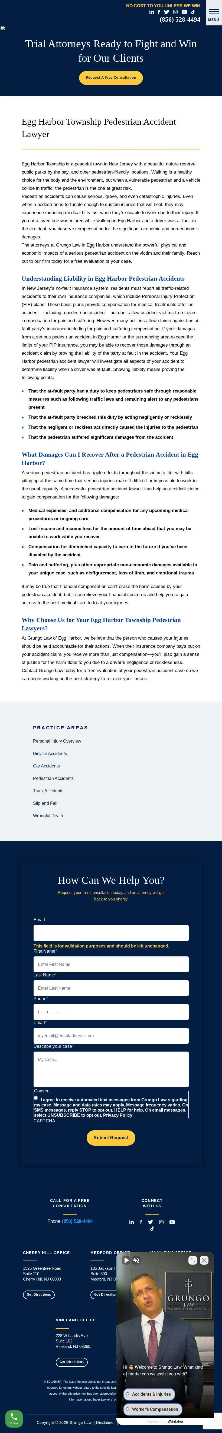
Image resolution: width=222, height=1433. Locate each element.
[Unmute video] (126, 1260)
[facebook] (159, 12)
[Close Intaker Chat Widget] (204, 1260)
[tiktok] (193, 12)
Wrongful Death (48, 815)
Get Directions (39, 1294)
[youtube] (184, 12)
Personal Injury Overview (57, 741)
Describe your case (54, 1046)
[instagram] (175, 12)
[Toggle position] (192, 1260)
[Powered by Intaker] (176, 1421)
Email (39, 919)
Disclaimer (105, 1422)
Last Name (45, 975)
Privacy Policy (117, 1115)
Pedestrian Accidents (53, 778)
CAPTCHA (45, 1121)
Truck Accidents (48, 791)
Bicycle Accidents (50, 753)
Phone (41, 998)
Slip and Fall (45, 803)
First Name (45, 951)
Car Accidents (46, 766)
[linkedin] (151, 12)
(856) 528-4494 (180, 19)
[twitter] (166, 12)
